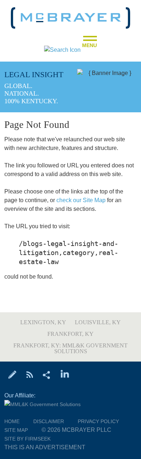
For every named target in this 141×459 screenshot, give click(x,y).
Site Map (16, 430)
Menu (89, 43)
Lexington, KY (43, 322)
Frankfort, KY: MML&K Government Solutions (70, 348)
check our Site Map (81, 200)
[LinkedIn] (65, 374)
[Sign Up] (12, 374)
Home (12, 421)
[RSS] (29, 374)
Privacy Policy (98, 421)
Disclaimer (48, 421)
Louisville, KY (98, 322)
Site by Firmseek (27, 439)
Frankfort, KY (70, 334)
